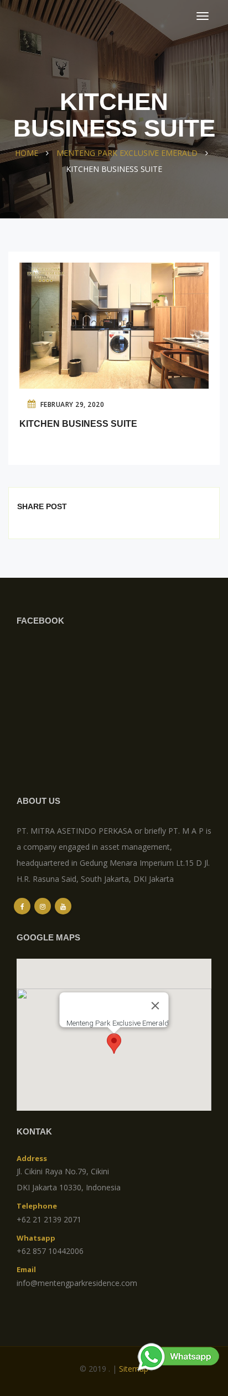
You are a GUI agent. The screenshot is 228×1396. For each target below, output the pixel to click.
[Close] (155, 1005)
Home (26, 153)
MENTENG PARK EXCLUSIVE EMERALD (127, 153)
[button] (114, 1043)
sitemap (133, 1368)
